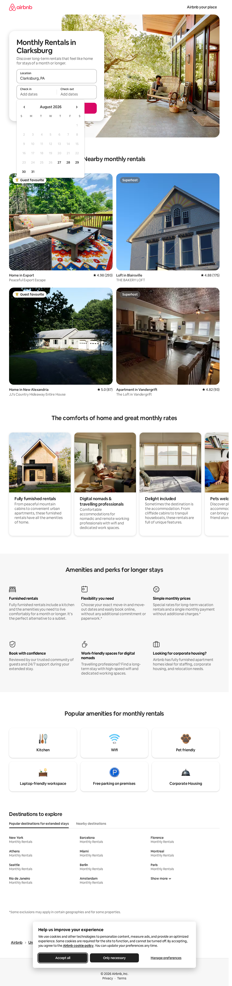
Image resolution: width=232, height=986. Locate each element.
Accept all (62, 958)
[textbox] (36, 94)
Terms (121, 978)
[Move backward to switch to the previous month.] (24, 107)
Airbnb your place (202, 7)
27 (59, 162)
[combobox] (56, 78)
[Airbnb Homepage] (20, 7)
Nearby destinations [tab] (91, 824)
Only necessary (114, 958)
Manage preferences (166, 958)
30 (24, 172)
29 (77, 162)
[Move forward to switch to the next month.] (76, 107)
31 (32, 172)
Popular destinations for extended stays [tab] (39, 824)
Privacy (107, 978)
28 (68, 162)
